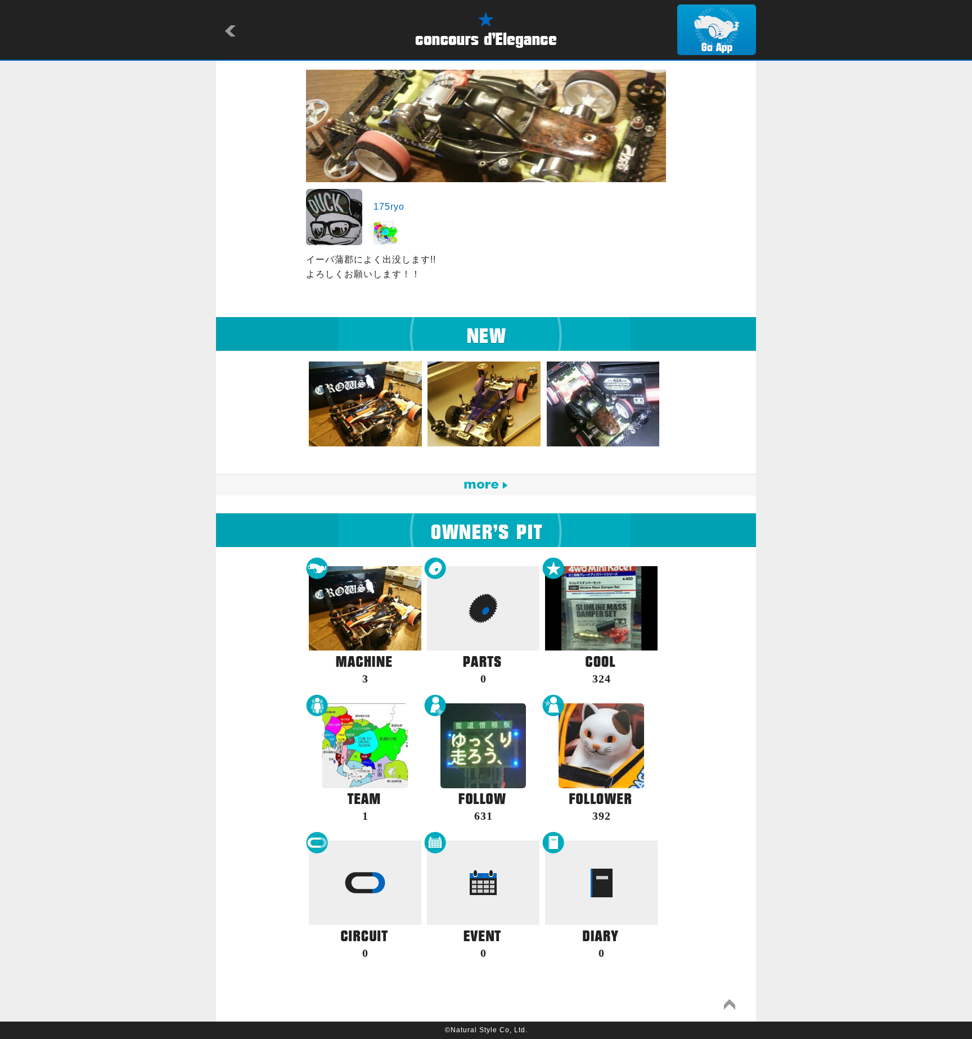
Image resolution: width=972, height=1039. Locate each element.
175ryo (389, 206)
